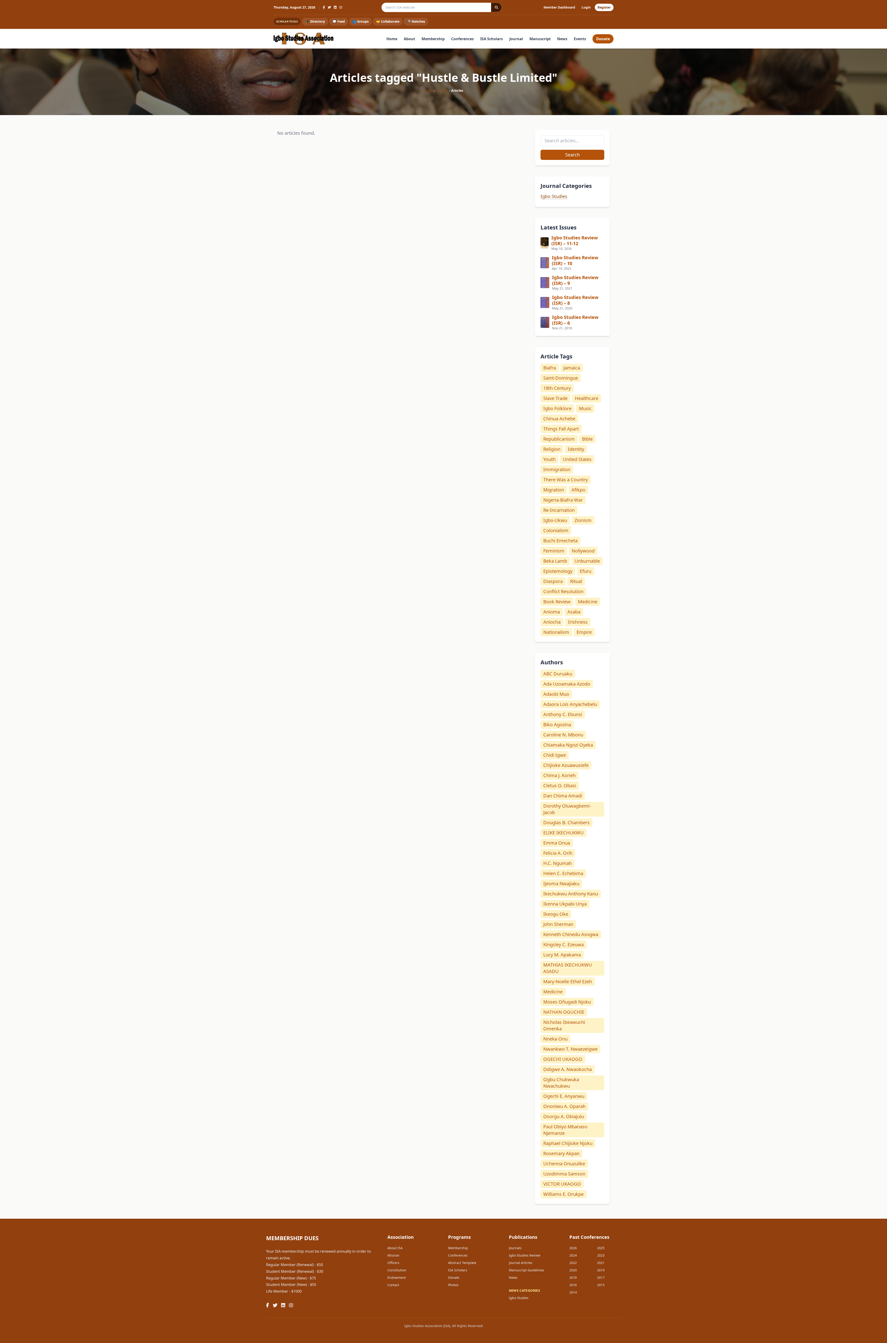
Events (580, 38)
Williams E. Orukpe (563, 1194)
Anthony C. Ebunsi (562, 714)
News (562, 38)
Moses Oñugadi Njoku (567, 1002)
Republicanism (559, 439)
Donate (603, 38)
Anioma (551, 612)
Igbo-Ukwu (555, 520)
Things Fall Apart (561, 429)
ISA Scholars (491, 38)
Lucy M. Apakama (562, 955)
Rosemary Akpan (561, 1153)
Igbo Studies (554, 196)
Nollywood (583, 551)
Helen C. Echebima (563, 873)
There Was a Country (565, 479)
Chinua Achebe (559, 418)
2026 (573, 1248)
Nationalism (556, 632)
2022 (573, 1263)
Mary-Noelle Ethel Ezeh (567, 981)
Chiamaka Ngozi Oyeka (568, 745)
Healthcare (586, 398)
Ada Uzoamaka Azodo (566, 684)
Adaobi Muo (556, 694)
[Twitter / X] (329, 7)
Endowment (396, 1277)
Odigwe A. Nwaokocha (567, 1069)
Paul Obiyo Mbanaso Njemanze (565, 1129)
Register (604, 7)
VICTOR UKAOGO (562, 1184)
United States (577, 459)
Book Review (557, 601)
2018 (573, 1277)
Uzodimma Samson (564, 1174)
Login (586, 7)
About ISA (395, 1248)
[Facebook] (324, 7)
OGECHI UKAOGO (562, 1059)
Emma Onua (556, 843)
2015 (600, 1285)
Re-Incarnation (559, 510)
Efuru (585, 571)
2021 (600, 1263)
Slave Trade (555, 398)
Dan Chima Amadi (562, 796)
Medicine (587, 601)
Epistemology (557, 571)
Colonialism (555, 530)
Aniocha (552, 622)
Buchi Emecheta (560, 540)
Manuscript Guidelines (526, 1270)
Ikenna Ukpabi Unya (565, 904)
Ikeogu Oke (555, 914)
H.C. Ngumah (557, 863)
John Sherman (558, 924)
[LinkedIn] (335, 7)
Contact (393, 1285)
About (409, 38)
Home (391, 38)
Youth (549, 459)
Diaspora (553, 581)
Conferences (462, 38)
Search (572, 155)
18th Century (557, 388)
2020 (573, 1270)
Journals (442, 90)
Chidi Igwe (554, 755)
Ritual (576, 581)
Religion (551, 449)
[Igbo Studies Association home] (303, 39)
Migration (553, 490)
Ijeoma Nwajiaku (561, 883)
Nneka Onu (555, 1039)
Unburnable (587, 561)
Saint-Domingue (560, 378)
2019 (600, 1270)
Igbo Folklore (557, 408)
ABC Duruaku (557, 674)
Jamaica (571, 368)
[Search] (496, 7)
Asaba (573, 612)
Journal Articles (520, 1263)
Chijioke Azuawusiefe (566, 765)
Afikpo (578, 490)
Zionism (583, 520)
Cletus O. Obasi (559, 785)
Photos (453, 1285)
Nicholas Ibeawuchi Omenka (564, 1025)
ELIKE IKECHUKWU (563, 833)
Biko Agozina (557, 724)
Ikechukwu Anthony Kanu (570, 894)
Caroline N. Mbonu (563, 735)
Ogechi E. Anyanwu (563, 1096)
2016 (573, 1285)
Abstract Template (462, 1263)
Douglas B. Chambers (566, 822)
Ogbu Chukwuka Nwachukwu (561, 1082)
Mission (393, 1255)
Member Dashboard (559, 7)
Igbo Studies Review (524, 1255)
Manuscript (540, 38)
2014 (573, 1292)
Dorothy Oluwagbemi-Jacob (567, 809)
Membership (433, 38)
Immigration (556, 469)
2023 (600, 1255)
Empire (584, 632)
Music (585, 408)
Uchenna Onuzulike (564, 1163)
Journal (516, 38)
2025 (600, 1248)
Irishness (578, 622)
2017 (600, 1277)
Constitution (396, 1270)
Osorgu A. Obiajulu (563, 1116)
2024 (573, 1255)
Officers (393, 1263)
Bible (587, 439)
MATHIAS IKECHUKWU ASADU (567, 968)
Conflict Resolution (563, 591)
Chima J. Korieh (559, 775)
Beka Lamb (555, 561)
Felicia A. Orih (557, 853)
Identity (576, 449)
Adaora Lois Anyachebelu (570, 704)
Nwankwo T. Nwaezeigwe (570, 1049)
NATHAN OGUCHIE (563, 1012)
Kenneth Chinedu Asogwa (570, 934)
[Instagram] (340, 7)
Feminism (553, 551)
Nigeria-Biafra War (563, 500)
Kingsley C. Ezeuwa (563, 944)
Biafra (549, 368)
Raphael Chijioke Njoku (567, 1143)
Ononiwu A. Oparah (564, 1106)
